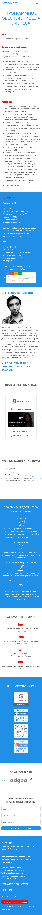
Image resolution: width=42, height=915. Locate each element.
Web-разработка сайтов (12, 873)
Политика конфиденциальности (16, 859)
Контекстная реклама (11, 867)
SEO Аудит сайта (9, 879)
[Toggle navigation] (36, 3)
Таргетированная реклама (13, 876)
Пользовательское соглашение (15, 856)
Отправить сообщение (21, 828)
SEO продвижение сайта (12, 870)
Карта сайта (6, 862)
